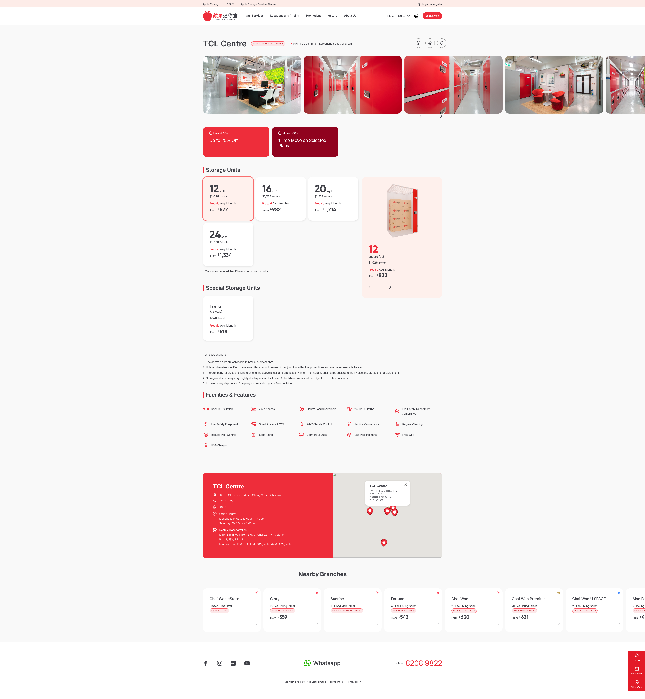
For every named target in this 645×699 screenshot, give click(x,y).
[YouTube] (247, 663)
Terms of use (336, 682)
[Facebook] (206, 663)
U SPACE (229, 4)
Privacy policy (354, 682)
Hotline (398, 16)
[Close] (406, 485)
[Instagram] (219, 663)
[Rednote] (233, 663)
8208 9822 (424, 663)
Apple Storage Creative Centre (258, 4)
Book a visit (432, 15)
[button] (394, 513)
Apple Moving (210, 4)
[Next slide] (438, 116)
